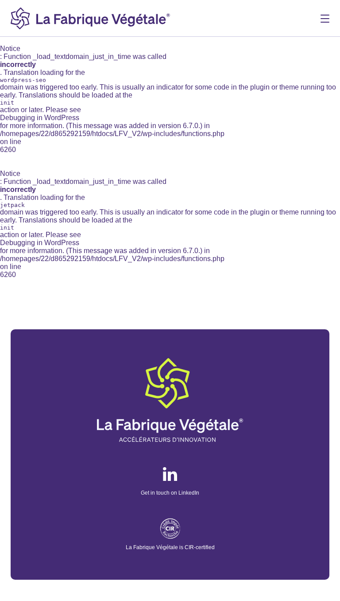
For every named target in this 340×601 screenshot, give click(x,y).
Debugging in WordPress (39, 117)
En (176, 10)
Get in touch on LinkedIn (170, 493)
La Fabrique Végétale (170, 400)
